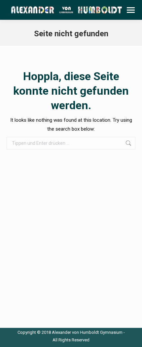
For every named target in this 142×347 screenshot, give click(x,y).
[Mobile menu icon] (130, 10)
